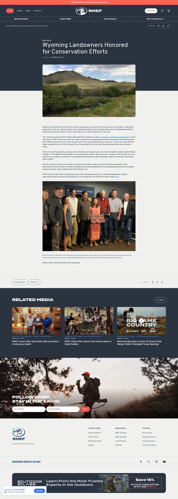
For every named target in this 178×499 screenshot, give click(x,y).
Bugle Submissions (95, 441)
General (46, 57)
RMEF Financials (121, 433)
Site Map (118, 445)
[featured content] (89, 483)
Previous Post (19, 282)
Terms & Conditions (149, 445)
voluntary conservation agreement (115, 137)
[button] (158, 26)
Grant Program (120, 441)
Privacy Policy (147, 433)
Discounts (37, 11)
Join (10, 11)
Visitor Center (93, 437)
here (117, 177)
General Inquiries (94, 433)
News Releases (121, 437)
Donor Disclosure (148, 441)
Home (7, 26)
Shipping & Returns (149, 437)
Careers (91, 445)
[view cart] (168, 10)
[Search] (162, 10)
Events (28, 11)
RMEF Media (13, 26)
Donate (19, 11)
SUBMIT (85, 409)
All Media (160, 300)
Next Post (34, 282)
